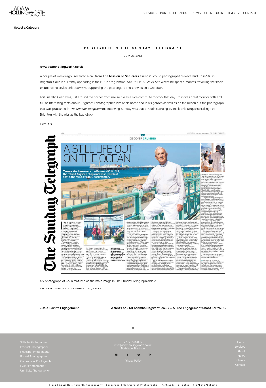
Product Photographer (34, 347)
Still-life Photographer (34, 342)
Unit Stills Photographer (35, 370)
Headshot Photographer (35, 351)
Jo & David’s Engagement (60, 308)
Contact (249, 12)
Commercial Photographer (36, 361)
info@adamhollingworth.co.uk (132, 345)
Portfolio (168, 12)
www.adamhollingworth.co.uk (61, 66)
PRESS (97, 289)
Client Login (213, 12)
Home (241, 342)
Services (150, 12)
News (197, 12)
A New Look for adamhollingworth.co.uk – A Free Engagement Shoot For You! (167, 308)
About (184, 12)
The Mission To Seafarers (121, 76)
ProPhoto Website (205, 385)
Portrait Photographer (33, 356)
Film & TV (233, 12)
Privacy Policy (133, 360)
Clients (241, 360)
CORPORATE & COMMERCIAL (72, 289)
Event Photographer (32, 366)
